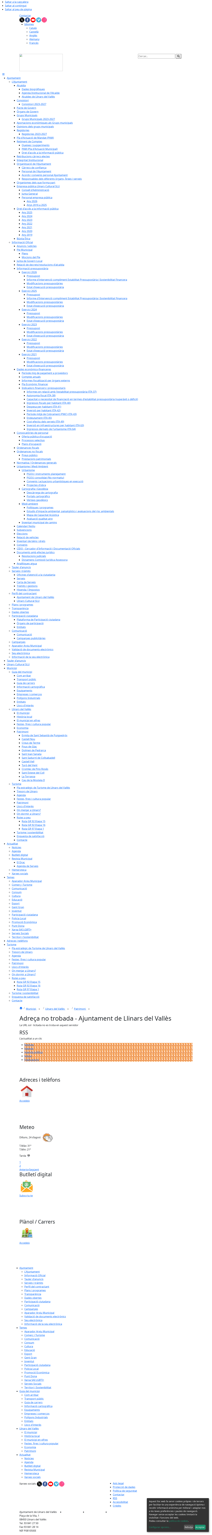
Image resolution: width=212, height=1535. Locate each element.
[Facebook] (28, 19)
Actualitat (25, 1454)
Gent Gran (30, 1357)
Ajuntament (26, 1268)
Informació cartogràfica (38, 1406)
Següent (34, 1169)
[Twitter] (22, 19)
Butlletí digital (32, 1466)
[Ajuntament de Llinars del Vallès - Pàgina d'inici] (41, 62)
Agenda (28, 1048)
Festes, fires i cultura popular (41, 1443)
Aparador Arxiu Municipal (39, 1312)
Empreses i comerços (37, 1413)
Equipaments (32, 1410)
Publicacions (31, 1059)
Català (33, 28)
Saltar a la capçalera (16, 2)
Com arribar (31, 1395)
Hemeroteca (31, 1473)
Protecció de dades (124, 1487)
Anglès (33, 35)
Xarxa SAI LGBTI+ (34, 1380)
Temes (23, 1327)
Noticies (29, 1458)
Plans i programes (35, 1290)
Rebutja (189, 1527)
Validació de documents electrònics (45, 1316)
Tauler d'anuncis (33, 1279)
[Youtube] (33, 19)
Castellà (33, 31)
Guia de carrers (33, 1402)
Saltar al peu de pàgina (18, 9)
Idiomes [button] (29, 24)
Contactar (25, 15)
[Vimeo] (39, 19)
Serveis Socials (32, 1383)
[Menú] (3, 74)
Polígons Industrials (36, 1417)
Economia (30, 1447)
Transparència (32, 1294)
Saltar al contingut (16, 5)
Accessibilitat (120, 1502)
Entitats (28, 1421)
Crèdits (117, 1505)
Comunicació (32, 1305)
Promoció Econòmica (36, 1372)
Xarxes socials (32, 1477)
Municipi (31, 1009)
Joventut (29, 1361)
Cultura (28, 1346)
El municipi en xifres (36, 1439)
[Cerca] (178, 56)
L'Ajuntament (32, 1271)
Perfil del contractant (36, 1286)
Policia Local (31, 1368)
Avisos (28, 1056)
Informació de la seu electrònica (43, 1324)
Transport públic (34, 1398)
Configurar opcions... (160, 1527)
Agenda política (33, 1052)
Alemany (34, 39)
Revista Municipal (34, 1469)
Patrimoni (80, 1009)
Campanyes (31, 1309)
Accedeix (24, 1100)
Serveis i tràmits (33, 1283)
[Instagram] (44, 19)
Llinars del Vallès (55, 1009)
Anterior (24, 1169)
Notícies (29, 1044)
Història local (32, 1436)
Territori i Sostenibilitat (37, 1387)
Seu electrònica (33, 1320)
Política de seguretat (125, 1491)
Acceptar (200, 1527)
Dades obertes (33, 1298)
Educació (29, 1350)
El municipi (30, 1432)
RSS (115, 1498)
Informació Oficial (34, 1275)
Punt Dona (30, 1376)
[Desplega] (39, 1009)
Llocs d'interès (32, 1425)
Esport (28, 1354)
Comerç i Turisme (34, 1335)
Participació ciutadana (37, 1301)
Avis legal (118, 1483)
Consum (29, 1342)
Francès (33, 43)
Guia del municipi (29, 1391)
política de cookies (178, 1520)
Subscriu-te (26, 1195)
